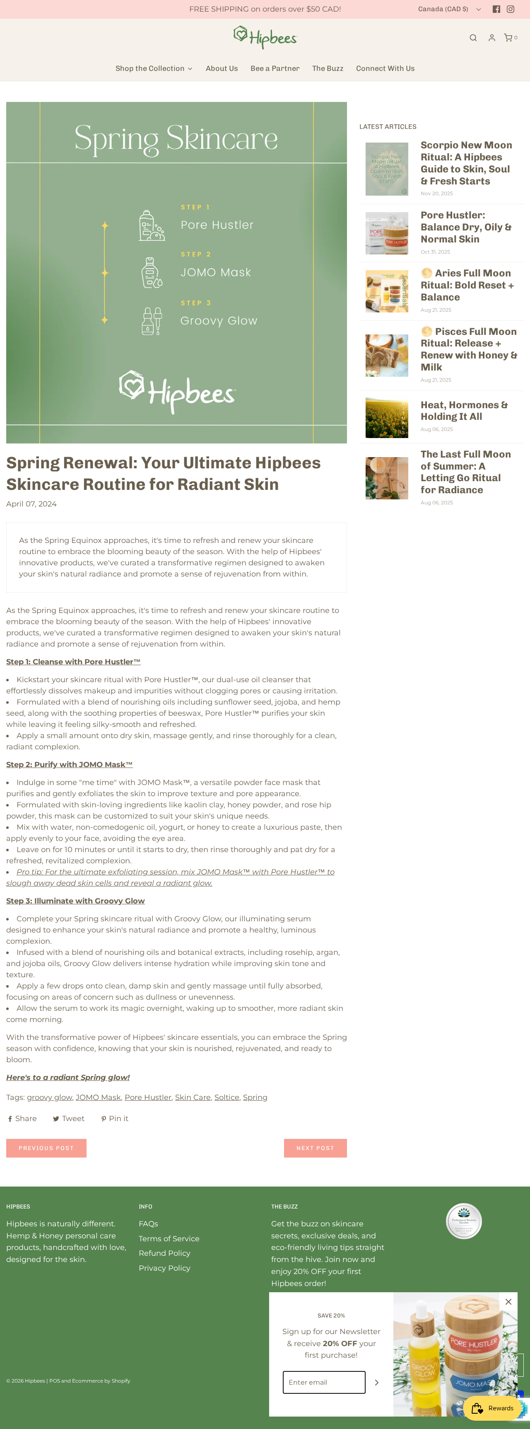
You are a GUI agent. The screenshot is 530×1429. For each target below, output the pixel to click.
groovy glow (49, 1097)
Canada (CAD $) (444, 9)
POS (54, 1381)
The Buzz (328, 68)
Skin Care (193, 1097)
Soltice (226, 1097)
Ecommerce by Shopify (101, 1381)
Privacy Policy (164, 1268)
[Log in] (492, 38)
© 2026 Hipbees (25, 1381)
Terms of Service (169, 1238)
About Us (222, 68)
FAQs (148, 1223)
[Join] (377, 1382)
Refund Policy (164, 1253)
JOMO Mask (98, 1097)
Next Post (315, 1148)
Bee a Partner (275, 68)
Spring (255, 1097)
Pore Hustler (148, 1097)
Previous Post (46, 1148)
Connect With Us (385, 68)
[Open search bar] (473, 37)
